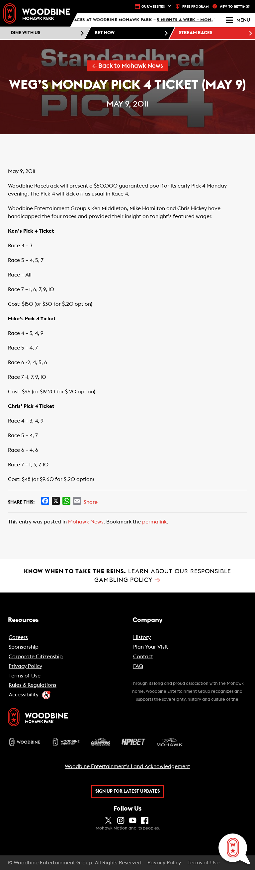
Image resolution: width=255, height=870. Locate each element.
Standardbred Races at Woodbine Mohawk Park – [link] (131, 20)
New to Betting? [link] (235, 6)
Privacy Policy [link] (164, 862)
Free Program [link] (195, 6)
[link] (36, 13)
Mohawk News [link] (86, 521)
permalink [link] (154, 521)
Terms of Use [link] (203, 862)
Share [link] (91, 502)
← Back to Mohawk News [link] (127, 66)
